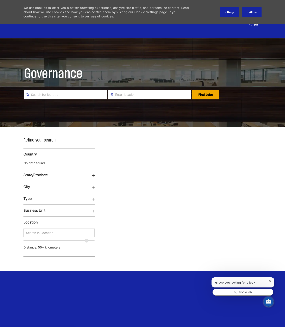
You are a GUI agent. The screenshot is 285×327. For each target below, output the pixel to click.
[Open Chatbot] (268, 302)
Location (30, 222)
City (26, 187)
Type (27, 199)
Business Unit (34, 210)
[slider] (87, 240)
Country (30, 154)
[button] (205, 94)
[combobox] (59, 233)
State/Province (35, 175)
